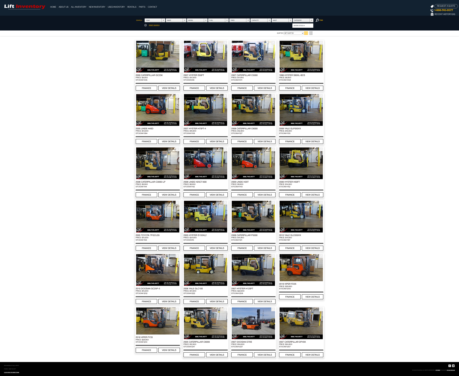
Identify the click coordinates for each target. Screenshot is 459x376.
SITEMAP (438, 370)
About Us (63, 7)
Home (53, 7)
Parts (142, 7)
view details (169, 88)
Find (319, 20)
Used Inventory (116, 7)
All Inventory (78, 7)
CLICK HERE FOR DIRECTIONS (11, 372)
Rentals (131, 7)
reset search (154, 25)
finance (146, 88)
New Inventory (97, 7)
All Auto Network (451, 370)
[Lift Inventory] (24, 7)
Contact (152, 7)
